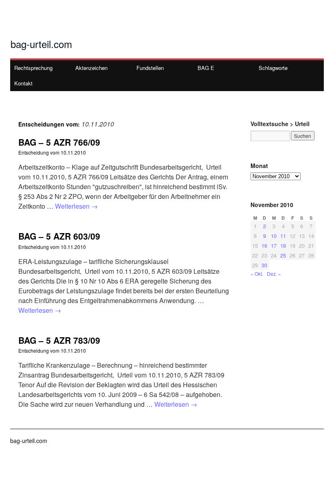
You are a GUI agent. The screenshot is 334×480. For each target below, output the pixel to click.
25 (283, 255)
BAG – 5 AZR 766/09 (59, 142)
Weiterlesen (76, 206)
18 (283, 245)
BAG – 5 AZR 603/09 (59, 236)
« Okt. (256, 273)
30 (264, 265)
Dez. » (274, 273)
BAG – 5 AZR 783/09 (59, 340)
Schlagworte (273, 68)
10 (274, 236)
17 (274, 245)
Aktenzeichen (91, 68)
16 (264, 245)
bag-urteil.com (41, 44)
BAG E (206, 68)
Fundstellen (150, 68)
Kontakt (23, 83)
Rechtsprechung (33, 68)
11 (283, 236)
